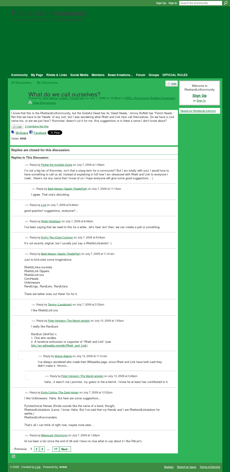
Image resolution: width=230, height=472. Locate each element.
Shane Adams (63, 356)
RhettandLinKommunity (49, 12)
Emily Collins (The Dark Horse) (60, 392)
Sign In (172, 3)
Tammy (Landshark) (60, 304)
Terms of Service (210, 467)
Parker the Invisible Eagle (56, 164)
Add (173, 83)
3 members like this (37, 126)
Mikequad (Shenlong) (54, 435)
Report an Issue (186, 467)
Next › (65, 449)
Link (43, 205)
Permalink (27, 165)
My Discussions (47, 82)
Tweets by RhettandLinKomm (198, 111)
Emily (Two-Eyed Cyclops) (57, 237)
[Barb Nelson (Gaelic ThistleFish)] (18, 103)
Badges (169, 467)
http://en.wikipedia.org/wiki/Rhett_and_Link (58, 345)
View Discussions (44, 103)
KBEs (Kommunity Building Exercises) (150, 98)
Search (226, 3)
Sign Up (161, 3)
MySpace (22, 133)
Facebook (40, 133)
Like (19, 127)
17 (55, 449)
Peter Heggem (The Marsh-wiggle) (69, 320)
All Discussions (21, 82)
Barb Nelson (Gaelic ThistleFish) (63, 98)
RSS (14, 457)
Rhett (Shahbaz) (51, 221)
